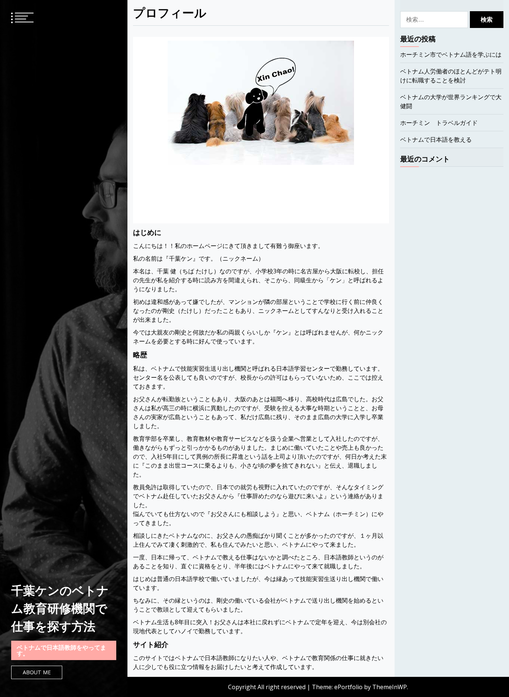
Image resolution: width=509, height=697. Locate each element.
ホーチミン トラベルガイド (439, 123)
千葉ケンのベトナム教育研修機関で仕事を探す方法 (60, 608)
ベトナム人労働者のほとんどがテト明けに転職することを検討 (451, 75)
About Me (37, 672)
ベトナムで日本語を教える (436, 139)
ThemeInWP (389, 687)
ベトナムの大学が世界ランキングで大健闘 (451, 101)
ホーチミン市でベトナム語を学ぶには (451, 54)
